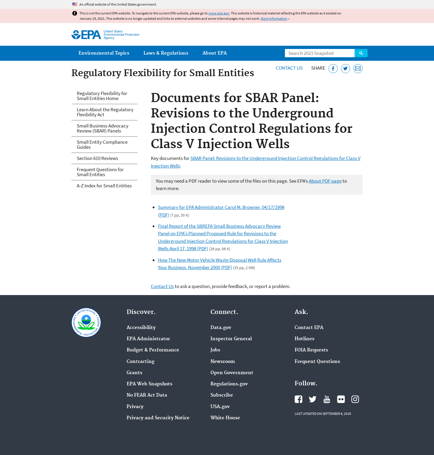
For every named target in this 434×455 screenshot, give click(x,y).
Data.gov (221, 327)
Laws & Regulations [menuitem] (165, 53)
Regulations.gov (229, 384)
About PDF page (325, 181)
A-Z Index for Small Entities (104, 185)
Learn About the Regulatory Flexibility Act (105, 112)
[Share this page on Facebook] (333, 68)
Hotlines (304, 339)
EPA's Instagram (355, 399)
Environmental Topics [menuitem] (104, 53)
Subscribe (222, 395)
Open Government (232, 373)
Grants (134, 373)
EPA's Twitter (312, 399)
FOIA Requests (311, 350)
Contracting (140, 361)
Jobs (215, 350)
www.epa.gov (218, 13)
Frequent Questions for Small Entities (100, 172)
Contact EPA (309, 327)
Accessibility (141, 327)
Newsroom (223, 361)
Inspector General (231, 339)
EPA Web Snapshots (149, 384)
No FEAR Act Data (147, 395)
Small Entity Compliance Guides (102, 144)
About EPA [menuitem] (215, 53)
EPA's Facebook (298, 399)
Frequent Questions (317, 361)
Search (361, 53)
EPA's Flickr (341, 399)
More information (274, 18)
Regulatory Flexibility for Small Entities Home (102, 96)
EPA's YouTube (327, 399)
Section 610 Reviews (97, 158)
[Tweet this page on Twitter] (345, 68)
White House (225, 418)
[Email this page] (358, 68)
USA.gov (220, 407)
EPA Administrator (148, 339)
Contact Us (289, 68)
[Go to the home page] (86, 34)
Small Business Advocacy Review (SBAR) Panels (102, 128)
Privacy (135, 407)
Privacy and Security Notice (158, 418)
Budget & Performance (153, 350)
